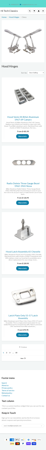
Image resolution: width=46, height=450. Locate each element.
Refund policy (7, 393)
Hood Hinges (14, 17)
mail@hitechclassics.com (29, 4)
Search (4, 383)
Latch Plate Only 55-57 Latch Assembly (23, 316)
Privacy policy (7, 388)
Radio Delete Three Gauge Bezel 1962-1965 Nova (23, 184)
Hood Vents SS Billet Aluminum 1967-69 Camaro (23, 118)
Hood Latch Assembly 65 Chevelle (23, 251)
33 (16, 353)
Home (4, 17)
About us (5, 385)
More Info (22, 136)
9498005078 (15, 4)
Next (22, 358)
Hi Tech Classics (9, 10)
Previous (24, 347)
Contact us (6, 395)
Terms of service (8, 390)
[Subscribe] (41, 426)
